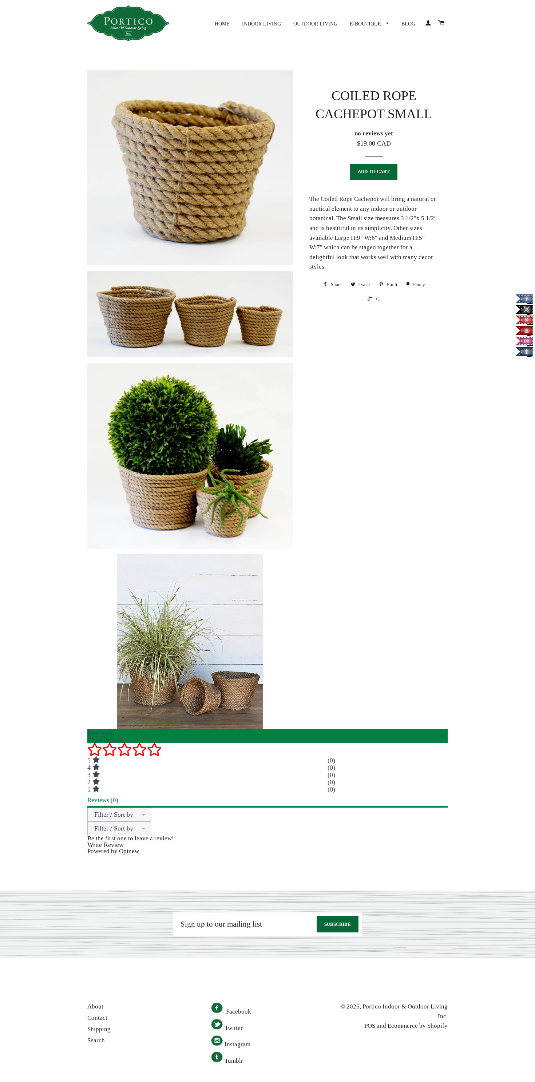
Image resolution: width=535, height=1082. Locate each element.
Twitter (234, 1027)
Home (222, 24)
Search (96, 1040)
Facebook (238, 1011)
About (95, 1006)
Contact (97, 1017)
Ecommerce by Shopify (418, 1025)
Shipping (99, 1029)
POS (369, 1025)
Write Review (105, 844)
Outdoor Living (315, 24)
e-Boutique (366, 24)
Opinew (129, 851)
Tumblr (234, 1060)
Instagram (237, 1044)
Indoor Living (261, 24)
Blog (408, 24)
